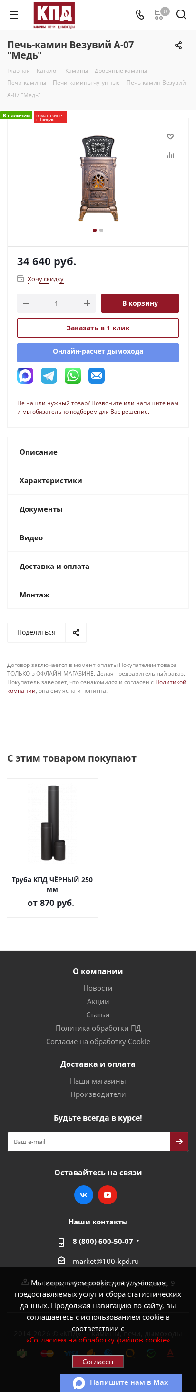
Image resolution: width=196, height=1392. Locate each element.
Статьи (98, 1014)
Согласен (98, 1361)
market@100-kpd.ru (106, 1261)
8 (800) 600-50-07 (103, 1241)
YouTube (107, 1194)
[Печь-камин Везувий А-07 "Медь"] (98, 178)
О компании (98, 971)
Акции (98, 1001)
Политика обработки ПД (98, 1028)
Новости (98, 988)
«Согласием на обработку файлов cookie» (98, 1339)
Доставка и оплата (98, 1064)
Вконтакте (83, 1194)
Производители (98, 1094)
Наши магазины (98, 1080)
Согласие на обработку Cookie (98, 1041)
